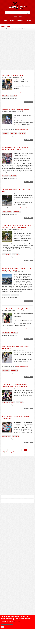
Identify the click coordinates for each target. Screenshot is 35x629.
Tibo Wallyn (5, 95)
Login (20, 16)
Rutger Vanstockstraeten (8, 402)
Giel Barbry (5, 175)
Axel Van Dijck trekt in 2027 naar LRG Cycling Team (13, 28)
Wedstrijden (20, 20)
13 (3, 452)
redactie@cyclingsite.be (22, 92)
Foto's (8, 23)
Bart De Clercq (5, 295)
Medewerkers (17, 23)
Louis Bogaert (5, 370)
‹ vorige (10, 450)
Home (5, 20)
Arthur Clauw (14, 133)
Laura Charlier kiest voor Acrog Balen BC (15, 309)
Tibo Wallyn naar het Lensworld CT (13, 75)
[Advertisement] (17, 50)
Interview (28, 20)
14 (6, 452)
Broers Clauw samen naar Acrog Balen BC (15, 110)
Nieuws (12, 20)
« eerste (4, 450)
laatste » (19, 452)
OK (2, 626)
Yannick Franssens (6, 211)
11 (28, 450)
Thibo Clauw (5, 133)
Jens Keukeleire (6, 436)
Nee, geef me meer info (7, 624)
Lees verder (29, 102)
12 (31, 450)
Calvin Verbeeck (6, 254)
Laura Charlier (5, 332)
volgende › (12, 452)
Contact (15, 16)
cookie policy (17, 621)
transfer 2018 (13, 95)
